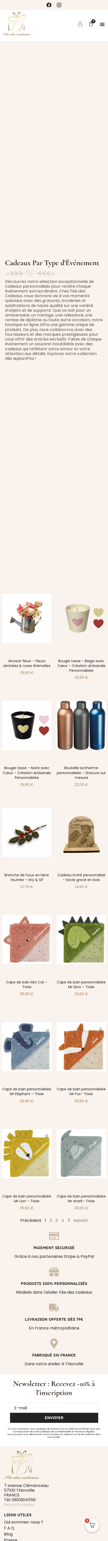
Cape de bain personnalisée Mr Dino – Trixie (81, 984)
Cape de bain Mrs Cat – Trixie (26, 984)
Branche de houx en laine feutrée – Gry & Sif (27, 877)
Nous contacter (19, 1504)
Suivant (81, 1220)
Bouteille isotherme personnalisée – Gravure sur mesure (81, 772)
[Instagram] (59, 5)
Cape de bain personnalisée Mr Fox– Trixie (81, 1091)
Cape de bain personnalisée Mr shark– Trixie (81, 1199)
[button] (102, 24)
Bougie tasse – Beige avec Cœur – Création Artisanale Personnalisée (81, 665)
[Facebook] (48, 5)
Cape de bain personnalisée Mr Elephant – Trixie (26, 1091)
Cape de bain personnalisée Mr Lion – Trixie (26, 1199)
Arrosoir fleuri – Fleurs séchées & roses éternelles (26, 663)
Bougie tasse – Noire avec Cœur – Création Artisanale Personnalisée (27, 772)
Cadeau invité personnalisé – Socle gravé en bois (81, 877)
